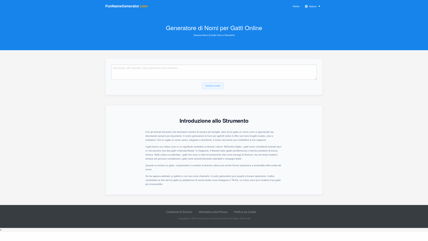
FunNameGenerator (126, 6)
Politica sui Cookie (245, 212)
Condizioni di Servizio (179, 212)
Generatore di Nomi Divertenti (213, 218)
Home (296, 6)
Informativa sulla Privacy (213, 212)
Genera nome (212, 85)
